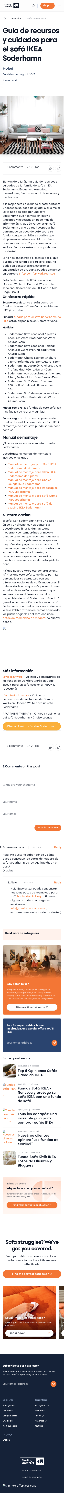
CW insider (8, 1421)
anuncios (16, 18)
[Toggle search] (33, 5)
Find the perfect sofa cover (30, 1273)
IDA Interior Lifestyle (16, 695)
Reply (57, 847)
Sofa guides (9, 1405)
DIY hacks (8, 1411)
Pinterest (39, 1421)
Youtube (39, 1426)
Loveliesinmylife (13, 676)
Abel (9, 68)
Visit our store (10, 1426)
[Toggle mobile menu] (59, 6)
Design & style (10, 1416)
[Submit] (53, 1384)
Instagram (40, 1405)
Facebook (40, 1411)
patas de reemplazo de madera (24, 618)
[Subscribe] (54, 1043)
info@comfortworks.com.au (37, 273)
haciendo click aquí (30, 896)
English (6, 1440)
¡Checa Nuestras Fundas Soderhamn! (31, 726)
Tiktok (38, 1416)
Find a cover (17, 1333)
